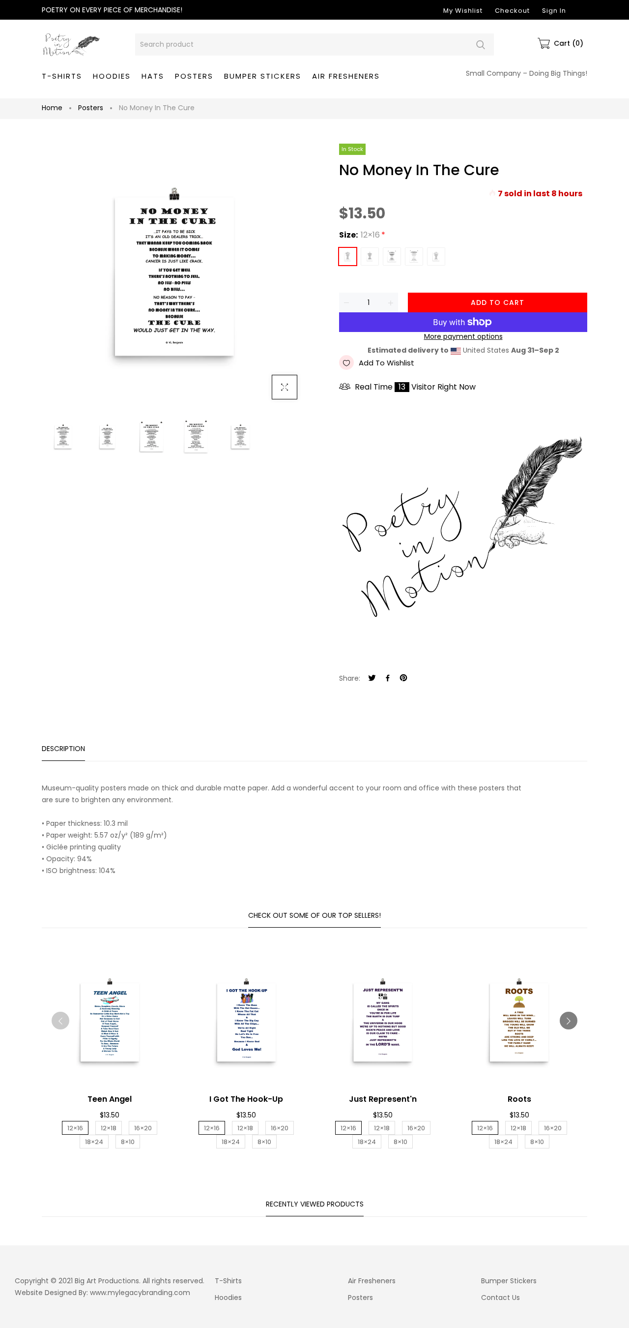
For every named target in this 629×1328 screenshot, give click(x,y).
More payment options (463, 336)
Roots (519, 1099)
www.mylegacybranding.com (140, 1293)
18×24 (414, 256)
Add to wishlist (386, 363)
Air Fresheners (372, 1281)
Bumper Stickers (509, 1281)
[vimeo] (403, 678)
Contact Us (500, 1297)
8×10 (436, 256)
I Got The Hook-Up (246, 1099)
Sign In (554, 10)
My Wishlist (463, 10)
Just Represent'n (383, 1099)
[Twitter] (372, 678)
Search (480, 44)
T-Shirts (228, 1281)
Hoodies (228, 1297)
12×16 (347, 256)
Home (52, 108)
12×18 (369, 256)
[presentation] (60, 1020)
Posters (90, 108)
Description (63, 749)
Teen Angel (109, 1099)
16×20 (391, 256)
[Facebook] (388, 678)
